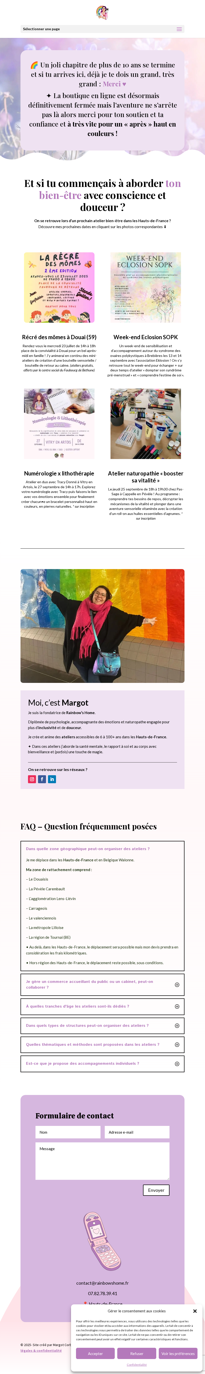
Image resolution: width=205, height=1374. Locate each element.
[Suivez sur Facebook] (42, 779)
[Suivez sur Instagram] (32, 779)
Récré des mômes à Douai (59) (59, 337)
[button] (195, 1311)
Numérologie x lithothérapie (59, 473)
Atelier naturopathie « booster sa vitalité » (146, 477)
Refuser (137, 1353)
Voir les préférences (178, 1353)
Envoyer (156, 1190)
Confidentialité (137, 1365)
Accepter (95, 1353)
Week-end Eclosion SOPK (146, 337)
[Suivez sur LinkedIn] (52, 779)
